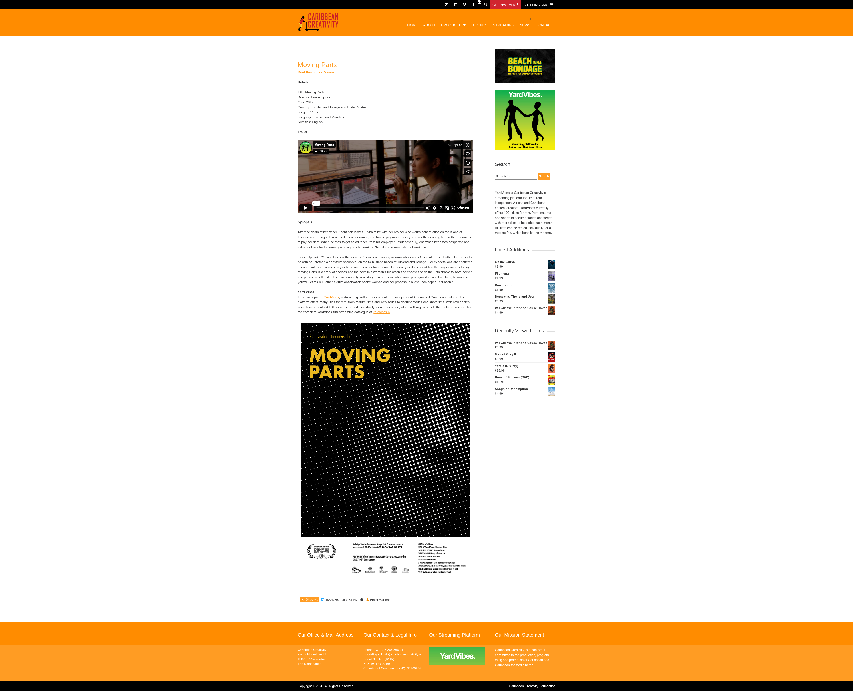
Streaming (503, 25)
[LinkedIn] (455, 4)
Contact (544, 25)
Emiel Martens (380, 599)
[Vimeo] (464, 4)
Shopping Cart (537, 5)
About (429, 25)
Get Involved (504, 5)
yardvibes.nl (381, 312)
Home (412, 25)
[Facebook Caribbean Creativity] (473, 4)
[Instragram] (479, 2)
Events (480, 25)
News (525, 25)
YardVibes (331, 297)
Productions (454, 25)
